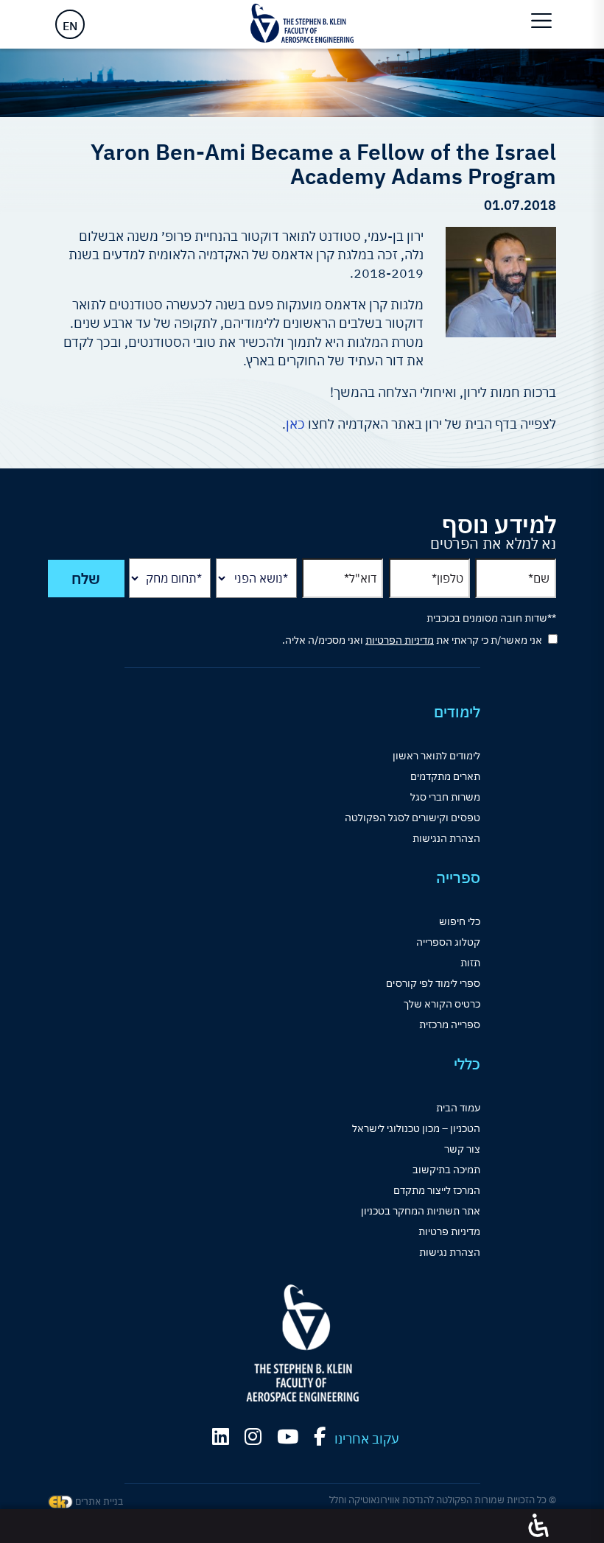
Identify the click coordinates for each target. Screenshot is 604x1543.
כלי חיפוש (459, 921)
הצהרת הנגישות (446, 838)
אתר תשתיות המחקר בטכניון (420, 1210)
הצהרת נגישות (449, 1252)
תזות (470, 962)
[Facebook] (319, 1437)
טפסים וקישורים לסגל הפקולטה (412, 817)
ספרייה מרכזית (449, 1024)
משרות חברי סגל (445, 797)
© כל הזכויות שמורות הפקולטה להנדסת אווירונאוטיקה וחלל (442, 1500)
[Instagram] (253, 1437)
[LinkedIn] (221, 1437)
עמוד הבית (458, 1107)
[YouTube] (287, 1437)
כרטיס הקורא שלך (442, 1003)
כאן (295, 423)
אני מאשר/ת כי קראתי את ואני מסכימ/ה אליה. (412, 640)
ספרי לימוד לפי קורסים (433, 983)
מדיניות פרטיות (449, 1231)
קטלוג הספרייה (448, 942)
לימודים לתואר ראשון (436, 755)
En (70, 25)
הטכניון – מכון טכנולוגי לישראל (416, 1128)
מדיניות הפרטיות (399, 640)
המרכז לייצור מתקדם (436, 1190)
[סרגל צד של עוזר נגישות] (538, 1526)
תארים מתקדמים (445, 776)
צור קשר (462, 1149)
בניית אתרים (98, 1501)
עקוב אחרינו (366, 1438)
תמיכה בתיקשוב (446, 1169)
